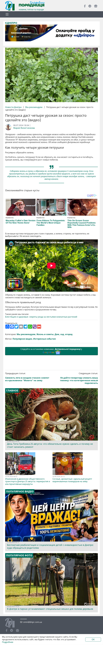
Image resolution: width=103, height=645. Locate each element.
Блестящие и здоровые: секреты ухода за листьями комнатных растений (41, 317)
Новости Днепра (13, 107)
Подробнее (7, 642)
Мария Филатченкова (24, 128)
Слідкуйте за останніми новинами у (51, 351)
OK (93, 639)
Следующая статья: (79, 378)
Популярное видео (22, 339)
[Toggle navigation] (7, 14)
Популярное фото (19, 555)
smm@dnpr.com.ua (32, 622)
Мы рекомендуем (33, 107)
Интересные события (44, 339)
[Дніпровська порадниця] (11, 623)
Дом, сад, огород (63, 334)
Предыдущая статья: (27, 377)
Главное (12, 390)
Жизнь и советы (45, 334)
